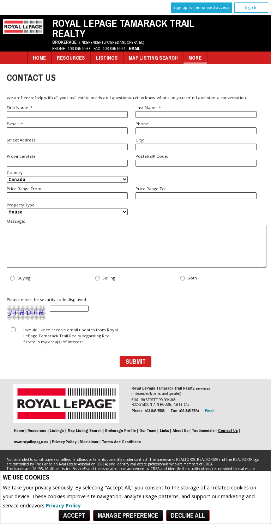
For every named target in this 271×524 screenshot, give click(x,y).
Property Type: (21, 204)
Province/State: (22, 156)
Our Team (147, 430)
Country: (15, 172)
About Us (180, 430)
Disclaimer (89, 442)
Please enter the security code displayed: (47, 299)
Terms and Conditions (121, 442)
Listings (107, 57)
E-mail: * (15, 123)
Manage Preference (128, 515)
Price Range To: (151, 188)
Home (39, 57)
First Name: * (19, 107)
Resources (71, 57)
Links (164, 430)
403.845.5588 (79, 49)
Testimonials (203, 430)
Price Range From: (24, 188)
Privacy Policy (63, 505)
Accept (74, 515)
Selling (108, 278)
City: (140, 140)
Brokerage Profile (120, 430)
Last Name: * (148, 107)
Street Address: (22, 140)
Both (192, 278)
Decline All (188, 515)
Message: (16, 221)
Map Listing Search (153, 57)
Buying (23, 278)
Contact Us (228, 430)
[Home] (23, 32)
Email (134, 49)
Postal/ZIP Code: (152, 156)
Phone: (142, 123)
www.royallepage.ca (31, 442)
